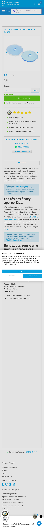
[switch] (5, 518)
